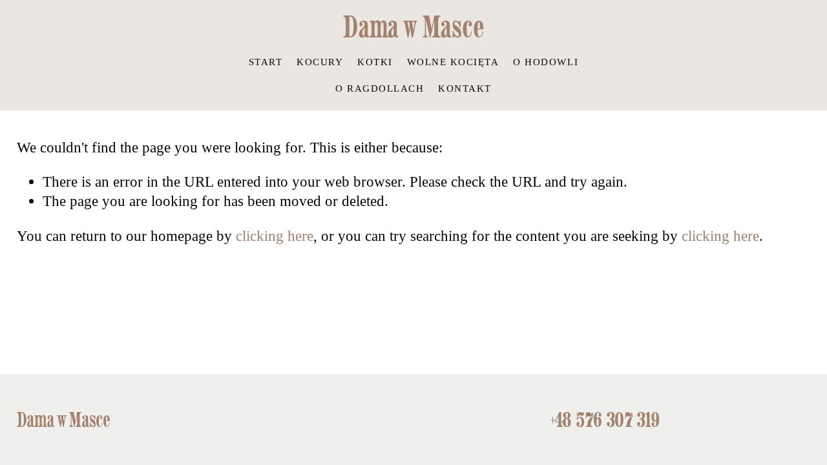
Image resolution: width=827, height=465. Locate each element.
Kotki (375, 61)
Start (266, 61)
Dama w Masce (413, 26)
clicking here (274, 235)
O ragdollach (379, 88)
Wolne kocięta (453, 61)
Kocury (320, 61)
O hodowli (545, 61)
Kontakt (465, 88)
